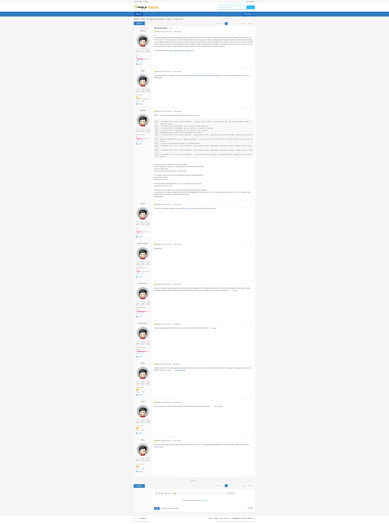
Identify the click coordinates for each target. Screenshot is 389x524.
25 (148, 49)
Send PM (140, 64)
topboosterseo (143, 283)
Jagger (143, 70)
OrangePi (136, 19)
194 (143, 89)
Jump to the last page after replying (170, 508)
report (251, 67)
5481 (148, 382)
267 (148, 262)
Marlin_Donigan (143, 243)
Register (252, 1)
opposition (175, 107)
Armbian (169, 19)
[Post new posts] (139, 23)
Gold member (139, 95)
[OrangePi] (147, 9)
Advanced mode (231, 493)
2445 (143, 382)
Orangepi (146, 1)
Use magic (244, 67)
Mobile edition (218, 518)
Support (165, 107)
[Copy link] (170, 28)
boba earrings (158, 248)
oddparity (143, 31)
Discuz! (143, 518)
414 (148, 302)
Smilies (175, 493)
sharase (143, 203)
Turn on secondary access (254, 1)
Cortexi (235, 290)
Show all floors (177, 31)
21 (137, 89)
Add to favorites (138, 1)
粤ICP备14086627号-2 (247, 518)
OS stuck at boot (178, 19)
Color (160, 493)
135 (143, 302)
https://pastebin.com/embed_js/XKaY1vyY (181, 50)
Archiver (210, 518)
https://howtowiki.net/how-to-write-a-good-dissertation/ (204, 75)
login (248, 1)
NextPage (250, 23)
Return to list (219, 23)
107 (148, 129)
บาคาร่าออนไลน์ (180, 370)
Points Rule (250, 508)
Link (166, 493)
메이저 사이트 (158, 447)
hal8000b (143, 110)
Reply (158, 67)
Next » (194, 480)
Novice (137, 55)
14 (148, 222)
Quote (169, 493)
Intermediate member (141, 267)
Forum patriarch (139, 387)
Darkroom (227, 518)
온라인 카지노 (218, 406)
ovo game (188, 208)
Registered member (140, 134)
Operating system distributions (155, 19)
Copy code (162, 156)
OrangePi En (236, 518)
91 (142, 262)
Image (163, 493)
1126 (148, 89)
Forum (138, 14)
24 (142, 129)
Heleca (143, 363)
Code (172, 493)
